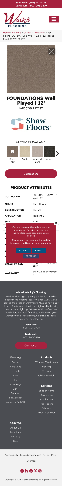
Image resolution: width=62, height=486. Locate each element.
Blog (15, 441)
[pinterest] (31, 471)
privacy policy (35, 240)
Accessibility (11, 455)
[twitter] (35, 471)
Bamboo (15, 393)
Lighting (46, 366)
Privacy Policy (50, 455)
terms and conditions (20, 243)
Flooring (16, 32)
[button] (54, 19)
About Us (15, 427)
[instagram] (40, 471)
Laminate (16, 371)
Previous (4, 152)
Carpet (27, 32)
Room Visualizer (46, 412)
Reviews (15, 436)
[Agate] (25, 151)
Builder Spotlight (46, 375)
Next (57, 152)
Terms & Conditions (30, 455)
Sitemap (31, 460)
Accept (23, 250)
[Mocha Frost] (12, 151)
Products (39, 32)
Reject (39, 250)
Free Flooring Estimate (46, 405)
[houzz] (26, 471)
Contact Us (31, 173)
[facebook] (22, 471)
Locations (15, 432)
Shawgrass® (15, 397)
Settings (31, 256)
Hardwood (15, 366)
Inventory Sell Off (15, 402)
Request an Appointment (46, 397)
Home (6, 32)
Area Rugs (15, 384)
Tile (15, 380)
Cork (15, 388)
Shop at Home (46, 390)
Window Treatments (46, 362)
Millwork (46, 371)
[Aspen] (50, 151)
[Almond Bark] (37, 151)
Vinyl (15, 375)
